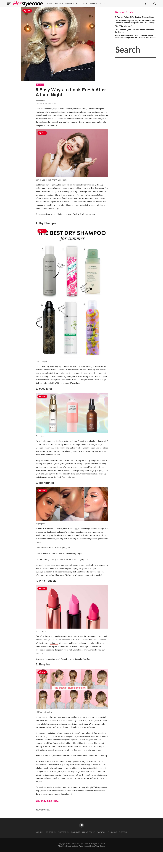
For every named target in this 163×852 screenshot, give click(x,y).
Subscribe (123, 832)
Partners (101, 832)
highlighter (40, 571)
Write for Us (63, 832)
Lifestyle (93, 3)
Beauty (58, 3)
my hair (96, 369)
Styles (102, 3)
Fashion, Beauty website (68, 846)
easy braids (77, 720)
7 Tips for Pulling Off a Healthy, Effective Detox (134, 17)
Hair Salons (112, 832)
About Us (39, 832)
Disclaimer (75, 832)
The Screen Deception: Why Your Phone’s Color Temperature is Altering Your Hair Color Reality (135, 22)
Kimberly (41, 101)
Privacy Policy (88, 832)
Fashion (68, 3)
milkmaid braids (78, 742)
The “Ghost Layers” (123, 26)
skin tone (54, 643)
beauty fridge (90, 460)
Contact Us (50, 832)
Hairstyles (80, 3)
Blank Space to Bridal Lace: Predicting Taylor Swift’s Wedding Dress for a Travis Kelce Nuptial (135, 36)
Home (49, 3)
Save (28, 11)
